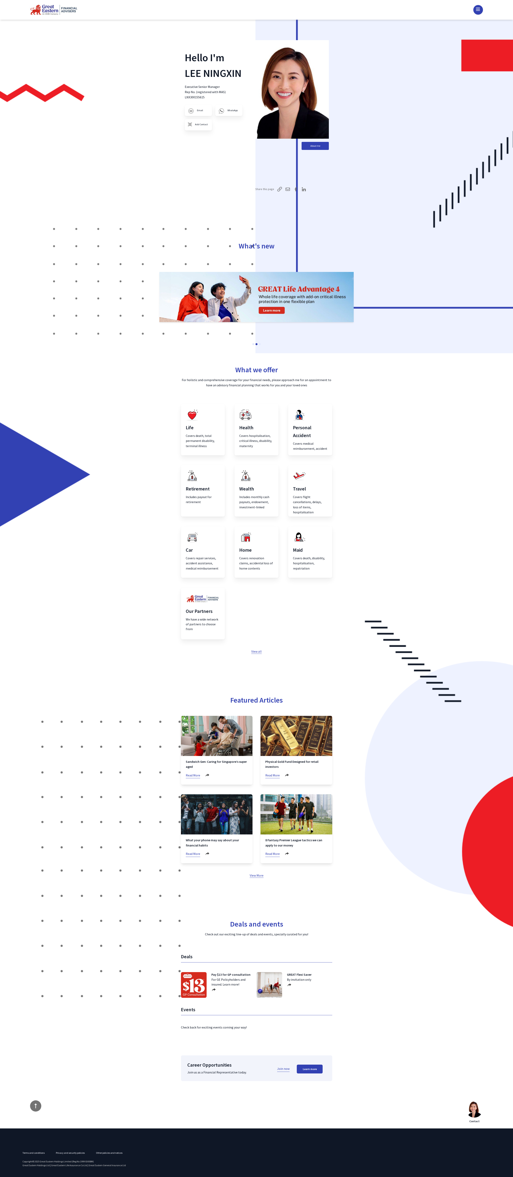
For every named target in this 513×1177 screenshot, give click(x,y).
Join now (283, 1069)
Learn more (310, 1069)
